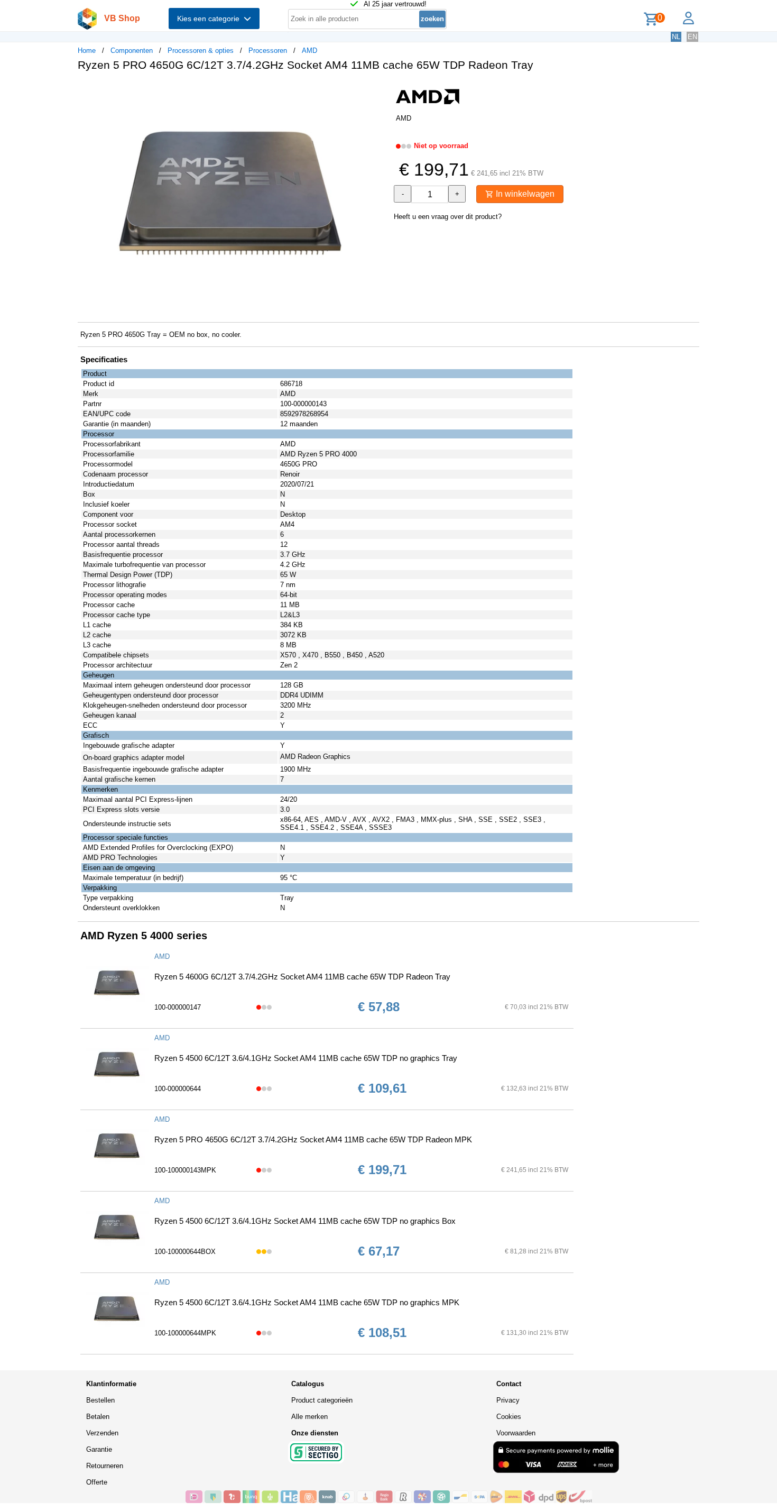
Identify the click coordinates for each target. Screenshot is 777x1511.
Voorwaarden (515, 1433)
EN (692, 37)
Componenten (131, 50)
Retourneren (104, 1466)
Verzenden (102, 1433)
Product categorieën (322, 1400)
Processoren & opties (201, 50)
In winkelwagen (524, 193)
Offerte (96, 1482)
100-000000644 (177, 1089)
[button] (379, 90)
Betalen (97, 1417)
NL (676, 37)
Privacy (508, 1400)
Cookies (508, 1417)
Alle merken (309, 1417)
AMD (309, 50)
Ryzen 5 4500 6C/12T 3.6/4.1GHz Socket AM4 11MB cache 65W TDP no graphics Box (305, 1220)
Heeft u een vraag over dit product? (448, 217)
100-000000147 (177, 1007)
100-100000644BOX (185, 1252)
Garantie (99, 1449)
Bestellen (100, 1400)
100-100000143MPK (185, 1170)
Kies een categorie (210, 18)
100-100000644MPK (185, 1333)
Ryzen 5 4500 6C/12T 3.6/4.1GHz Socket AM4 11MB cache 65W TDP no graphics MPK (306, 1302)
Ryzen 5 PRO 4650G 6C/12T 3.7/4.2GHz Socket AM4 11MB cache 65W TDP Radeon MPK (313, 1139)
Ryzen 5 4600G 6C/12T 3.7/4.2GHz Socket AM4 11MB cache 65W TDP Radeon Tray (302, 976)
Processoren (267, 50)
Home (87, 50)
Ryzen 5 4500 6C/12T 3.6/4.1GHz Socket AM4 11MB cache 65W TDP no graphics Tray (305, 1058)
